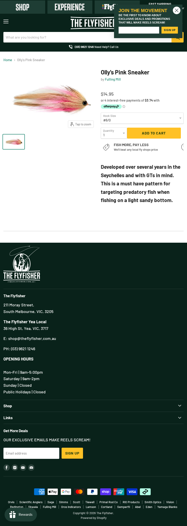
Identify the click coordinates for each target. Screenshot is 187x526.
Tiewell (89, 502)
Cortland (106, 507)
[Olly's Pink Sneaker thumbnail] (13, 141)
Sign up (72, 453)
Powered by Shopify (93, 518)
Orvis (11, 502)
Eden (149, 507)
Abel (138, 507)
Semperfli (123, 507)
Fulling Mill (113, 79)
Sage (50, 502)
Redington (16, 507)
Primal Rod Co (108, 502)
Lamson (91, 507)
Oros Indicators (71, 507)
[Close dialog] (177, 10)
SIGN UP (170, 30)
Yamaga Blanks (167, 507)
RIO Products (131, 502)
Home (7, 60)
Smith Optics (153, 502)
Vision (170, 502)
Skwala (33, 507)
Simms (63, 502)
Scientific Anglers (30, 502)
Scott (76, 502)
